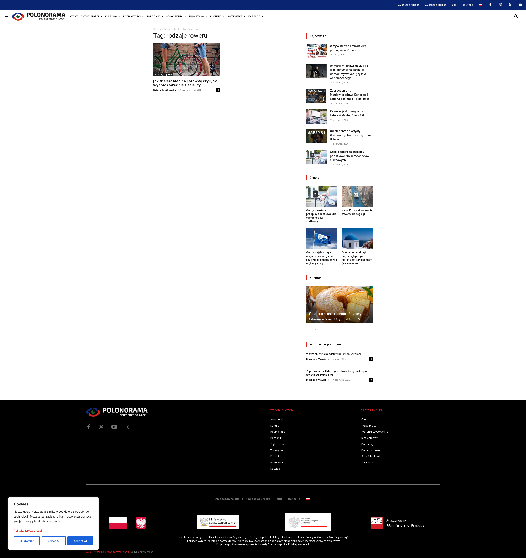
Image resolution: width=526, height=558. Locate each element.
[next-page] (315, 329)
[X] (510, 5)
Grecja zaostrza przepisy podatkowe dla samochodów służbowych (349, 156)
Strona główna (161, 29)
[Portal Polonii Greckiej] (38, 16)
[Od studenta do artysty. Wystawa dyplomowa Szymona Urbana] (316, 136)
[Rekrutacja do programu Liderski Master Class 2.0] (316, 116)
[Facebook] (490, 5)
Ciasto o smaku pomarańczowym (337, 313)
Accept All (80, 541)
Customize (27, 541)
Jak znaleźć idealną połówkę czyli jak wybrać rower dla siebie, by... (185, 83)
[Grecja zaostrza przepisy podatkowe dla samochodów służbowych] (316, 157)
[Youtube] (520, 5)
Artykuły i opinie (163, 74)
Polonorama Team (320, 319)
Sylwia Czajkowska (164, 89)
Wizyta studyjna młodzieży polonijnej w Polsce (333, 353)
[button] (516, 16)
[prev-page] (308, 329)
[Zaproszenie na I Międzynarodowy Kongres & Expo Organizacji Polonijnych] (316, 96)
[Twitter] (101, 427)
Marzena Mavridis (317, 358)
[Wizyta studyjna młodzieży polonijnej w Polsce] (316, 51)
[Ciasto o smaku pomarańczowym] (339, 304)
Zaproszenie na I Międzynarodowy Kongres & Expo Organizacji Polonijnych (350, 94)
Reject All (53, 541)
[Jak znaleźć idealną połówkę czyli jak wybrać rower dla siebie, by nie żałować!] (186, 59)
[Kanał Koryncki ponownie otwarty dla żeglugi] (357, 196)
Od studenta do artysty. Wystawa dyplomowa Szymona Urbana (350, 135)
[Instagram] (500, 5)
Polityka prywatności (28, 530)
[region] (53, 523)
